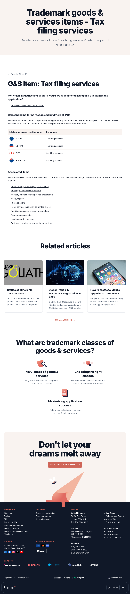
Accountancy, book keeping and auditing (30, 186)
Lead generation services (22, 219)
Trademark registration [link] (45, 513)
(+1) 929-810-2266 (112, 522)
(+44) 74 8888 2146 (79, 522)
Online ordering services (22, 215)
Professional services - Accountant (27, 105)
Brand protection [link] (43, 516)
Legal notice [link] (9, 578)
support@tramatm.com (14, 545)
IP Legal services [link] (43, 519)
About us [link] (8, 513)
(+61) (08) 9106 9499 (80, 553)
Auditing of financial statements (26, 190)
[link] (23, 284)
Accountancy (17, 198)
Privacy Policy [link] (23, 578)
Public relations (18, 203)
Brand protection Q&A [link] (13, 525)
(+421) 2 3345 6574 (112, 537)
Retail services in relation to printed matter (31, 207)
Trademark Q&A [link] (10, 522)
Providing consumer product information (30, 211)
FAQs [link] (6, 519)
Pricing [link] (7, 516)
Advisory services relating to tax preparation (32, 194)
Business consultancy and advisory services (31, 223)
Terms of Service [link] (11, 528)
